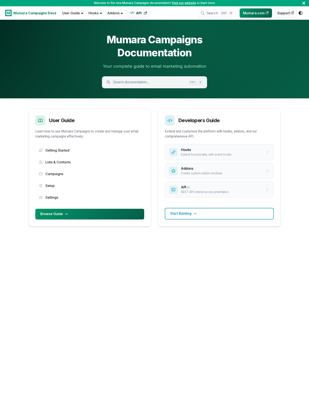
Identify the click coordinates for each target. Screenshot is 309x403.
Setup (50, 186)
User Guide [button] (71, 13)
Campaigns (54, 174)
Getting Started (57, 150)
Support (283, 13)
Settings (51, 197)
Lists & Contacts (58, 162)
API (138, 13)
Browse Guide (51, 214)
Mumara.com (254, 13)
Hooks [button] (93, 13)
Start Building (180, 213)
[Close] (303, 3)
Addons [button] (113, 13)
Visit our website (184, 3)
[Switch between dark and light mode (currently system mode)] (300, 13)
